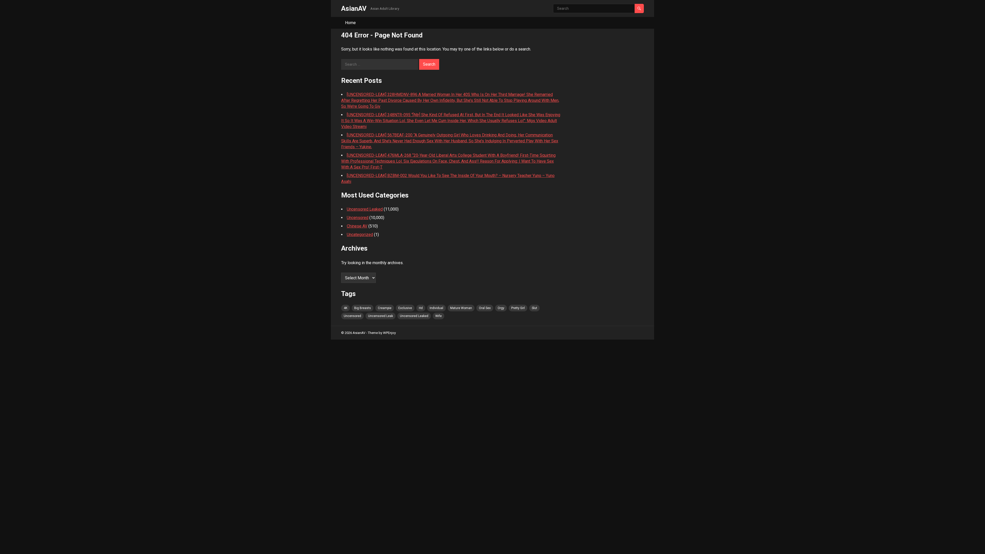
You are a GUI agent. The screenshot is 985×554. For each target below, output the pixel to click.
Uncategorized (360, 234)
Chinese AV (357, 226)
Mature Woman (461, 308)
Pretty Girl (518, 308)
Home (350, 22)
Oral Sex (485, 308)
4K (345, 308)
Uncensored (357, 217)
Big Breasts (362, 308)
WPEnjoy (389, 333)
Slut (534, 308)
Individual (436, 308)
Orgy (501, 308)
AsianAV (354, 8)
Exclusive (405, 308)
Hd (421, 308)
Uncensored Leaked (365, 209)
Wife (438, 316)
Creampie (384, 308)
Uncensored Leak (380, 316)
